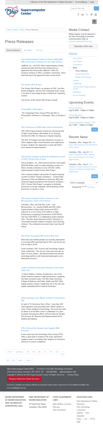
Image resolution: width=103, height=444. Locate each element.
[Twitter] (87, 15)
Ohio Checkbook (59, 410)
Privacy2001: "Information (32, 109)
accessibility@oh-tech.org (17, 388)
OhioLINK (80, 416)
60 (39, 352)
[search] (81, 8)
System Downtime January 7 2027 (82, 123)
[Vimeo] (91, 15)
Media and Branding (83, 77)
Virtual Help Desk (75, 108)
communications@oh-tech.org (80, 41)
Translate (90, 187)
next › (21, 360)
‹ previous (19, 352)
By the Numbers (79, 95)
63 (57, 352)
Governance (77, 65)
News (22, 30)
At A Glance (77, 61)
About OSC (77, 58)
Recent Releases (14, 50)
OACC (79, 419)
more (95, 129)
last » (29, 360)
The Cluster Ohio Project (31, 85)
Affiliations (77, 92)
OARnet (80, 413)
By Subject (28, 50)
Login (92, 2)
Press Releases (81, 71)
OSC (87, 413)
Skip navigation (7, 2)
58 (28, 352)
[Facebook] (78, 15)
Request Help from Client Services (24, 379)
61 (45, 352)
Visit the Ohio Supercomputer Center (84, 88)
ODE (78, 422)
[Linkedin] (82, 15)
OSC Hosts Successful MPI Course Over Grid (40, 236)
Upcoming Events (82, 74)
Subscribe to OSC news (83, 46)
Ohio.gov (56, 407)
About (16, 30)
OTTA (92, 419)
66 (14, 360)
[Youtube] (95, 15)
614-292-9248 (51, 372)
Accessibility (80, 2)
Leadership (77, 84)
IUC (85, 419)
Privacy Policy (73, 375)
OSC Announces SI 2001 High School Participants (42, 127)
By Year (39, 50)
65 (8, 360)
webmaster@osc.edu (68, 372)
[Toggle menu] (94, 21)
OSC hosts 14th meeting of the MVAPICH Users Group (83, 144)
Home (9, 30)
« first (9, 352)
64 (62, 354)
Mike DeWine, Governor (62, 404)
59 (34, 352)
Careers (76, 81)
